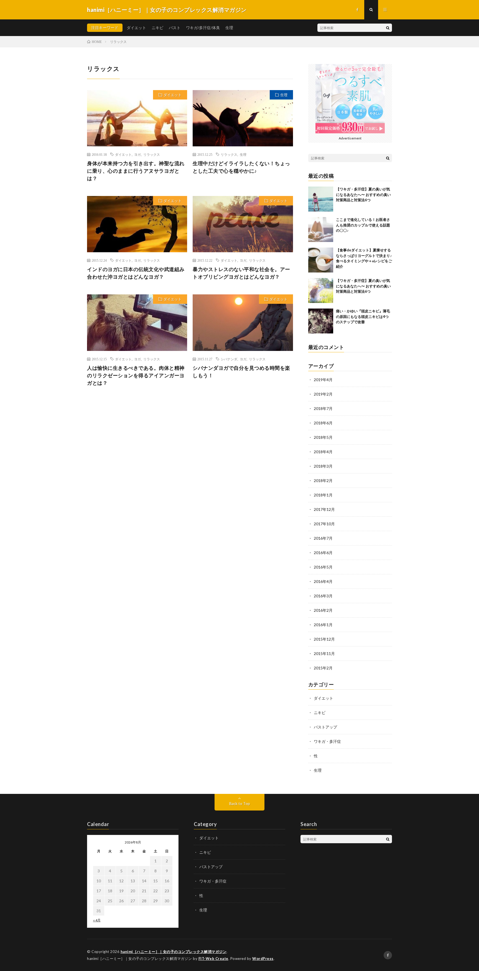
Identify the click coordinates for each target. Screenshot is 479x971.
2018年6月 (323, 422)
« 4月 (97, 920)
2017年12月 (324, 509)
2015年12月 (324, 639)
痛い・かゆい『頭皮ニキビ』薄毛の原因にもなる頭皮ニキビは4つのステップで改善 (363, 316)
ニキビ (157, 27)
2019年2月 (323, 394)
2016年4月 (323, 581)
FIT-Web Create (213, 958)
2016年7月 (323, 538)
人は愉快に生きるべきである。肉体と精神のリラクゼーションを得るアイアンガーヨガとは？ (136, 375)
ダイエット (136, 27)
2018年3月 (323, 466)
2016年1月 (323, 624)
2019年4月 (323, 379)
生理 (229, 27)
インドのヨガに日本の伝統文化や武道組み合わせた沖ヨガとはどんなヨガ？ (136, 273)
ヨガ (137, 154)
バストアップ (325, 727)
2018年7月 (323, 408)
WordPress (263, 958)
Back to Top (239, 803)
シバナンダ (229, 359)
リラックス (151, 154)
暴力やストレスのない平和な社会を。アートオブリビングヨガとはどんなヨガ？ (241, 273)
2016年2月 (323, 610)
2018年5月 (323, 437)
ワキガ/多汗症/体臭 (203, 27)
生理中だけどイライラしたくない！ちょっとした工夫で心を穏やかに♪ (241, 167)
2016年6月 (323, 552)
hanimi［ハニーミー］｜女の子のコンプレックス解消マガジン (174, 951)
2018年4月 (323, 451)
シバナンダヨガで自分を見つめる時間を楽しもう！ (241, 371)
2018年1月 (323, 495)
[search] (388, 28)
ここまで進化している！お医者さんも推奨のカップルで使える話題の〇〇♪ (363, 225)
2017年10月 (324, 523)
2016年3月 (323, 595)
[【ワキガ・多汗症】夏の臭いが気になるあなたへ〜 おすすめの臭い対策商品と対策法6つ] (320, 199)
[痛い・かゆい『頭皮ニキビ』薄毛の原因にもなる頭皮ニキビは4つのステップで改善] (320, 321)
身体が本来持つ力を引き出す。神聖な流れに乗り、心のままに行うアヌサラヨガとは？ (136, 170)
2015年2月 (323, 668)
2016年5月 (323, 567)
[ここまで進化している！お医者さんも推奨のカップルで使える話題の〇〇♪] (320, 229)
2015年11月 (324, 653)
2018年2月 (323, 480)
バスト (174, 27)
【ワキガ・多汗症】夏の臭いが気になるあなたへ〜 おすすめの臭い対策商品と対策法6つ (363, 194)
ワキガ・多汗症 (327, 741)
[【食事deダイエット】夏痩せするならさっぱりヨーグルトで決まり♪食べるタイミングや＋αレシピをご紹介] (320, 260)
